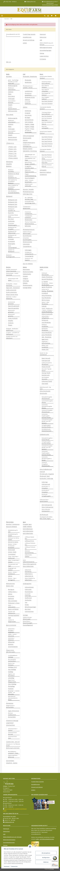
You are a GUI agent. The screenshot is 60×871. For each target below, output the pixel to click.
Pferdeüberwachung (28, 191)
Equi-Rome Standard (47, 101)
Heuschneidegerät (29, 178)
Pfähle (9, 94)
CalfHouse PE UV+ (29, 541)
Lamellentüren (28, 91)
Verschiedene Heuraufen (45, 378)
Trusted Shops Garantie (29, 34)
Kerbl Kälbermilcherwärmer (28, 561)
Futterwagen (28, 250)
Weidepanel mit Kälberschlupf (12, 232)
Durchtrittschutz (27, 235)
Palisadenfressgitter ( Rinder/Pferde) (47, 438)
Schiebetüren (43, 174)
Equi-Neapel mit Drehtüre (46, 94)
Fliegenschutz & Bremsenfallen (10, 706)
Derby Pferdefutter (47, 295)
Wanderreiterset (12, 137)
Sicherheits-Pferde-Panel (13, 215)
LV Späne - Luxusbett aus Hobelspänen (12, 333)
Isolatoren (10, 92)
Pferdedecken (9, 703)
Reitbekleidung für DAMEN (13, 534)
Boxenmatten (26, 269)
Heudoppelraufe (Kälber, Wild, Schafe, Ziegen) (46, 517)
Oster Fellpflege (12, 684)
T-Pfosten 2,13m (12, 153)
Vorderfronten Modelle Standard (46, 77)
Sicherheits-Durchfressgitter (27, 238)
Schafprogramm (27, 583)
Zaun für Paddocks (28, 263)
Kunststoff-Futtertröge (28, 594)
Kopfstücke (11, 598)
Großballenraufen (44, 434)
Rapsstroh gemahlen (13, 308)
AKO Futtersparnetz (47, 505)
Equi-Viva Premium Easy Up (47, 165)
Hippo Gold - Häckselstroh (13, 287)
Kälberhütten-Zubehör (28, 555)
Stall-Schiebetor (29, 122)
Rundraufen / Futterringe (46, 478)
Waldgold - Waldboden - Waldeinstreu (12, 329)
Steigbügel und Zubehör (12, 569)
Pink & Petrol (11, 96)
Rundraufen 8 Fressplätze (45, 491)
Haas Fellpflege (12, 669)
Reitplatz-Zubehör (27, 148)
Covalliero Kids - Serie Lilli (13, 742)
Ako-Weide (9, 76)
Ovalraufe (42, 471)
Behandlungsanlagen (30, 607)
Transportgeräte (29, 256)
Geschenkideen (10, 760)
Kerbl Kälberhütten (28, 533)
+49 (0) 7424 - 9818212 (11, 1)
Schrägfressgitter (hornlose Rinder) (46, 426)
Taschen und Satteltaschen (11, 612)
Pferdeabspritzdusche (28, 229)
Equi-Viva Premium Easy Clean (47, 161)
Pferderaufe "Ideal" (45, 476)
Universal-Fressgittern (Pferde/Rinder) (46, 464)
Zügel (9, 617)
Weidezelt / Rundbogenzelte (10, 255)
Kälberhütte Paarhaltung (28, 570)
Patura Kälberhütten (28, 566)
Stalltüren (27, 99)
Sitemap (42, 53)
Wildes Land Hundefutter (45, 346)
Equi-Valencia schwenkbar (45, 90)
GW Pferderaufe (44, 514)
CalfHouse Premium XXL (30, 547)
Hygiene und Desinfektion (11, 674)
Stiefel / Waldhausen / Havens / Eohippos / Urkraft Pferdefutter (47, 310)
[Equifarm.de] (29, 10)
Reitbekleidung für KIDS (13, 531)
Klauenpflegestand (28, 625)
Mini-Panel (11, 219)
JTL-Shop (52, 869)
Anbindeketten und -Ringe (30, 159)
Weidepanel (9, 196)
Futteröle (44, 306)
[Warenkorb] (56, 15)
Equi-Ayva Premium (47, 146)
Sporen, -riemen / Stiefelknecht (12, 573)
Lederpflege (11, 678)
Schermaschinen (10, 725)
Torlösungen (11, 98)
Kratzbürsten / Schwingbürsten (27, 145)
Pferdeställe (28, 80)
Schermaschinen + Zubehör (13, 729)
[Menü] (57, 856)
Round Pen (11, 213)
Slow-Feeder (45, 383)
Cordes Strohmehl (13, 318)
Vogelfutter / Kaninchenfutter (46, 342)
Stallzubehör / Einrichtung (30, 151)
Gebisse (10, 576)
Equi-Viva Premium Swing (47, 157)
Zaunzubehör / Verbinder (12, 101)
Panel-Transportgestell (12, 246)
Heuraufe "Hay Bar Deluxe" (46, 369)
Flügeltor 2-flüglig (29, 124)
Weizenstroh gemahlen (11, 315)
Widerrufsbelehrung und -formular (47, 43)
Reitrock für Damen (13, 542)
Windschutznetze (27, 242)
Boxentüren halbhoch (45, 172)
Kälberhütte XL (29, 574)
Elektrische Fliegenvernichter (29, 171)
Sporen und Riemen (13, 609)
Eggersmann (45, 339)
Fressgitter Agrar (27, 524)
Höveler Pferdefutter (47, 277)
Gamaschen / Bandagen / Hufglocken (11, 630)
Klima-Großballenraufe (46, 469)
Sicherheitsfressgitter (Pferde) (47, 401)
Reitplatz (25, 283)
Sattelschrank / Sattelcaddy (29, 185)
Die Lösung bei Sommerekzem (12, 660)
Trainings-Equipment (13, 615)
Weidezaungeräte (12, 85)
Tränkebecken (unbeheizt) (28, 216)
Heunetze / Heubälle (28, 189)
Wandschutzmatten (28, 271)
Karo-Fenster (28, 115)
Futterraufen (28, 589)
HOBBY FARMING (27, 526)
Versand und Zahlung (28, 40)
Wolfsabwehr (9, 161)
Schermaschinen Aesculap (12, 733)
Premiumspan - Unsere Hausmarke (12, 274)
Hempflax (10, 320)
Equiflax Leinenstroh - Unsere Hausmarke (12, 270)
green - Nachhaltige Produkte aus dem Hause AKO (13, 81)
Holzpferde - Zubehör (11, 763)
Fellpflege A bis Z (12, 667)
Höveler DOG (45, 349)
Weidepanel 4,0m (12, 206)
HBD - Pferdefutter (46, 337)
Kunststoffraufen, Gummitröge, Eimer (30, 202)
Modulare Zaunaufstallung (29, 551)
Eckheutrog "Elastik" (47, 381)
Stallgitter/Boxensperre (29, 142)
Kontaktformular (27, 37)
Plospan (10, 325)
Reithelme (10, 644)
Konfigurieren (46, 857)
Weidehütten (28, 82)
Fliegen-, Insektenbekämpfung (30, 174)
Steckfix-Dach (28, 598)
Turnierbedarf (11, 554)
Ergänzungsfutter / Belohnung (13, 756)
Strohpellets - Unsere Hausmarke (11, 284)
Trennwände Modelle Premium (45, 150)
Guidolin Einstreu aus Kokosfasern (11, 337)
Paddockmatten (27, 274)
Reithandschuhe (10, 583)
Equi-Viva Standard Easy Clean (47, 119)
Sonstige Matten (27, 287)
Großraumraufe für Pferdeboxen (47, 363)
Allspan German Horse (12, 294)
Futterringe (45, 482)
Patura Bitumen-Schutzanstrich (46, 510)
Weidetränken (28, 219)
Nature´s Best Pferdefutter (45, 303)
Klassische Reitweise (11, 526)
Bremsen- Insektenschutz (12, 713)
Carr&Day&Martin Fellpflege (12, 656)
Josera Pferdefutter (47, 335)
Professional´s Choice (13, 603)
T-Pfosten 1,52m (12, 146)
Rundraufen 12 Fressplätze (46, 487)
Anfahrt (25, 43)
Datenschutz (43, 37)
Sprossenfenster (29, 120)
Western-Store (10, 586)
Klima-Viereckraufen (45, 391)
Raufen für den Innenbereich (44, 353)
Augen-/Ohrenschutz (13, 711)
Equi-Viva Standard (47, 116)
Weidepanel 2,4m (12, 200)
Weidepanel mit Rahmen (12, 236)
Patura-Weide (9, 114)
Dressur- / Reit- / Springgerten (12, 579)
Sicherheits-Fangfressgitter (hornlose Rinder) (46, 415)
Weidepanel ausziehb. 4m (11, 209)
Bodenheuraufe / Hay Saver (45, 388)
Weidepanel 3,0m (12, 202)
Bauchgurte (11, 589)
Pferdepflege (11, 686)
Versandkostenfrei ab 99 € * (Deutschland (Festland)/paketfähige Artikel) (50, 3)
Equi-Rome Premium (47, 137)
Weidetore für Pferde (13, 173)
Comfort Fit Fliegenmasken (12, 620)
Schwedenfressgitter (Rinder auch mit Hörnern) (47, 421)
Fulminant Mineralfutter (45, 273)
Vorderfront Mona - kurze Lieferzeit (47, 82)
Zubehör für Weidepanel (11, 250)
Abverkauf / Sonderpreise (12, 524)
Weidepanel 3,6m (12, 204)
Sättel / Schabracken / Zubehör (13, 561)
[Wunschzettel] (52, 15)
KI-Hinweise (43, 59)
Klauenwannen (29, 591)
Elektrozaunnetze (12, 111)
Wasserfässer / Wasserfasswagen (27, 622)
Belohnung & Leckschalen (13, 748)
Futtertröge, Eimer (27, 194)
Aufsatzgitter (43, 170)
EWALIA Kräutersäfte (47, 314)
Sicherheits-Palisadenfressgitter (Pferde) (47, 406)
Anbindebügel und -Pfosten (30, 155)
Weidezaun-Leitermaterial (11, 88)
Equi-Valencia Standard (45, 86)
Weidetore (8, 166)
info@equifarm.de (30, 1)
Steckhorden (11, 221)
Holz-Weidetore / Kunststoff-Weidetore (13, 191)
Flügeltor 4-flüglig (29, 126)
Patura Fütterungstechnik (29, 564)
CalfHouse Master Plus (29, 537)
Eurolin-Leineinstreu (11, 292)
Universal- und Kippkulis (29, 259)
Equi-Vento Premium (47, 143)
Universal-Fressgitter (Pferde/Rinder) (47, 411)
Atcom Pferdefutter (47, 332)
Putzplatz (25, 276)
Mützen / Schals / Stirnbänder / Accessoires (12, 545)
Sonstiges (25, 615)
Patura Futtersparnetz (47, 507)
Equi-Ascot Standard (47, 103)
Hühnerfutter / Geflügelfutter (45, 317)
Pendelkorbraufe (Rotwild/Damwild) (46, 430)
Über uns (8, 62)
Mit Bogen (27, 117)
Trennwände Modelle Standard (45, 108)
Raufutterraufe (46, 375)
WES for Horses (46, 300)
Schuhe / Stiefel (12, 552)
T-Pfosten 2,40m (12, 156)
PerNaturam (45, 320)
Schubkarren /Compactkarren (29, 253)
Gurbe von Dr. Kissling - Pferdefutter (47, 290)
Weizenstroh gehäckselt (11, 311)
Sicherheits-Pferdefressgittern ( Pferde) (47, 458)
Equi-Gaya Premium (47, 141)
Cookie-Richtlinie (44, 56)
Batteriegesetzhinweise (46, 47)
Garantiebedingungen (45, 50)
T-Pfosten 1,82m (12, 151)
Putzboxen (11, 688)
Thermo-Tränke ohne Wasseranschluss (30, 222)
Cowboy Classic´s (12, 591)
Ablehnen (46, 862)
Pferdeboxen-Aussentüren (28, 94)
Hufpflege (10, 671)
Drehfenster (28, 110)
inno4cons (10, 323)
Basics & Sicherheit (11, 625)
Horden (27, 604)
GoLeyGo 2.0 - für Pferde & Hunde (13, 744)
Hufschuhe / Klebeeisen (11, 639)
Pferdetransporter (27, 285)
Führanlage (26, 281)
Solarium (25, 140)
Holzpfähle (9, 164)
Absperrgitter (11, 243)
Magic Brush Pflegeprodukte (12, 681)
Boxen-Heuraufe (46, 358)
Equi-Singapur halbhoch (45, 98)
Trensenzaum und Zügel (13, 565)
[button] (45, 15)
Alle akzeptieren (46, 853)
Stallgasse (25, 278)
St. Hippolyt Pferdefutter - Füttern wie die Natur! (47, 283)
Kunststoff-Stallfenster (28, 102)
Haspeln (10, 105)
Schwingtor (11, 239)
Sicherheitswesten (13, 646)
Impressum (43, 34)
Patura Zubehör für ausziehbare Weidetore (13, 187)
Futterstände (26, 244)
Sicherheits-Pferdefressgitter (12, 224)
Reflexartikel (11, 642)
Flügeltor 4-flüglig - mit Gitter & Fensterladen (30, 130)
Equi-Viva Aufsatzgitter (45, 127)
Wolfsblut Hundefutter (45, 325)
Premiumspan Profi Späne (13, 279)
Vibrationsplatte (27, 138)
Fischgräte (27, 113)
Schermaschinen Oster (12, 737)
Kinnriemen (11, 596)
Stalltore (25, 107)
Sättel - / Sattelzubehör (11, 606)
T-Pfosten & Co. (10, 143)
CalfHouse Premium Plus (30, 544)
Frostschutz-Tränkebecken (28, 212)
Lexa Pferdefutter (46, 322)
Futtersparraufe (46, 360)
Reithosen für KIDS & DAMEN (13, 538)
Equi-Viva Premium (47, 154)
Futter (41, 269)
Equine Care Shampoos (11, 664)
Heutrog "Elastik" (46, 373)
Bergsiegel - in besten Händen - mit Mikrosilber (13, 692)
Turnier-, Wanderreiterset (12, 107)
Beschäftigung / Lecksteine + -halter (13, 752)
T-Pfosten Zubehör (13, 158)
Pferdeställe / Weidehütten (30, 76)
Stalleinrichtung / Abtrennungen (27, 232)
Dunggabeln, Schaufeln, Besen (29, 167)
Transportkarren (27, 246)
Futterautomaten (29, 587)
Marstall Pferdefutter (47, 279)
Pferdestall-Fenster (30, 97)
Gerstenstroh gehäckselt (11, 302)
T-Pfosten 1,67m (12, 149)
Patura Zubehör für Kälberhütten (30, 579)
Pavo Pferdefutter (46, 297)
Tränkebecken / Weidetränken (27, 207)
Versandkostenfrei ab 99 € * (13, 35)
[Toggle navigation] (2, 16)
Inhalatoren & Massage (12, 720)
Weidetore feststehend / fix (12, 176)
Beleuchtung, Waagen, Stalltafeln (30, 163)
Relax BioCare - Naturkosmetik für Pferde (13, 698)
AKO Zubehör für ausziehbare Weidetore (12, 181)
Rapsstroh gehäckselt (13, 306)
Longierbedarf (10, 723)
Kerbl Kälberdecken (28, 531)
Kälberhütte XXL (29, 576)
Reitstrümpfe (11, 549)
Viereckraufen (43, 393)
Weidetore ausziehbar (11, 170)
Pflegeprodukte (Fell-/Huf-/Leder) (10, 651)
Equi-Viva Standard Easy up (47, 123)
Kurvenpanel (11, 241)
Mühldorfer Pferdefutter (45, 329)
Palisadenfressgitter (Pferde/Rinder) (47, 397)
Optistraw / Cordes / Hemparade (11, 297)
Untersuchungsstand (28, 135)
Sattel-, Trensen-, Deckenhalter (29, 181)
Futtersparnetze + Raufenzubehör (44, 500)
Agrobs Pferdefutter (47, 287)
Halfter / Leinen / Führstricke (12, 635)
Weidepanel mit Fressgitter (12, 228)
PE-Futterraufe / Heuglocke (47, 474)
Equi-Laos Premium (47, 139)
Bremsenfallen (12, 717)
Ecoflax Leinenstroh (11, 290)
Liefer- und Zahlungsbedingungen (45, 839)
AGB (41, 40)
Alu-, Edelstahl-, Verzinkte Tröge (29, 198)
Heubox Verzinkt (46, 366)
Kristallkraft (45, 293)
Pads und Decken (12, 601)
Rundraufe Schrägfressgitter (46, 495)
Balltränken (28, 226)
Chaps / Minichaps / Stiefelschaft (13, 557)
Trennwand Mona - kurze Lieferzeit (47, 113)
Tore (26, 602)
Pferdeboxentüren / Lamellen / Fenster (28, 86)
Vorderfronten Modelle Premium (46, 132)
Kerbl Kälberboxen (28, 529)
